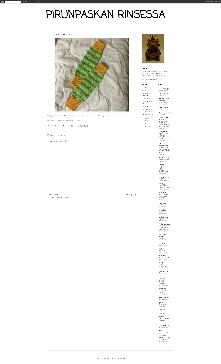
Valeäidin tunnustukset (163, 145)
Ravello (161, 292)
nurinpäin (162, 263)
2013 (145, 127)
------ (160, 312)
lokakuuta (146, 93)
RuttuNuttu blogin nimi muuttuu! (164, 338)
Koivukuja (162, 184)
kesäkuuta (146, 101)
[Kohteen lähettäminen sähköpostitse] (78, 126)
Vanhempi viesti (131, 195)
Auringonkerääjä (164, 298)
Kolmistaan (162, 193)
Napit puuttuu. (163, 271)
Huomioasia (162, 212)
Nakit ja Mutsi (163, 132)
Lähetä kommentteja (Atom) (60, 198)
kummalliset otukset (163, 236)
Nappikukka (162, 179)
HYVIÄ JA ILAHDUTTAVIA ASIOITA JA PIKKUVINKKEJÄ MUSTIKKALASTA (164, 123)
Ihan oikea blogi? (164, 99)
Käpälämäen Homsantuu (163, 290)
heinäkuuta (147, 99)
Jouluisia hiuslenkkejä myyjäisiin (162, 282)
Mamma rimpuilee (162, 166)
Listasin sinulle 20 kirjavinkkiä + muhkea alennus (164, 92)
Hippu (160, 249)
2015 (145, 121)
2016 (145, 118)
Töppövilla (162, 310)
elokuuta (146, 96)
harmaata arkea (164, 177)
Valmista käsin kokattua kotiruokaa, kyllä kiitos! (164, 136)
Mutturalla (162, 336)
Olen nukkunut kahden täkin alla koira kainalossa (164, 227)
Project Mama (163, 108)
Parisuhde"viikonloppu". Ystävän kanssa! (164, 196)
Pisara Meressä (164, 325)
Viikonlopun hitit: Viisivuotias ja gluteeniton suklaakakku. (164, 302)
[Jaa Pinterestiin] (87, 126)
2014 (145, 124)
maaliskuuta (147, 109)
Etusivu (92, 195)
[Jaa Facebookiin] (85, 126)
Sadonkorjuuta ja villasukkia (164, 319)
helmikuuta (147, 112)
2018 (145, 88)
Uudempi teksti (53, 195)
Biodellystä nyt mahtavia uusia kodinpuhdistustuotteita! (164, 150)
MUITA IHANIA (163, 118)
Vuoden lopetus (163, 250)
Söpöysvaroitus (163, 219)
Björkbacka (162, 243)
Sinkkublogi (162, 210)
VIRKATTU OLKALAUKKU (163, 101)
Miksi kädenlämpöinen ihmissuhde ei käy (164, 111)
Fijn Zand (162, 278)
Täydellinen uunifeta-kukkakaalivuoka (164, 170)
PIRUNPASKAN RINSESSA (105, 15)
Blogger (122, 358)
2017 (145, 91)
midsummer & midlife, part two (164, 187)
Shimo (161, 205)
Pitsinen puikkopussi (162, 265)
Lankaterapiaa (163, 217)
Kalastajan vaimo (164, 158)
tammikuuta (147, 115)
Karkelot (161, 317)
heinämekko (162, 238)
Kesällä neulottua (164, 160)
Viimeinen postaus (164, 257)
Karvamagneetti (164, 273)
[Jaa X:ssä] (83, 126)
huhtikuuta (147, 107)
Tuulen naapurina (164, 224)
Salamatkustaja (164, 89)
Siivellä (161, 331)
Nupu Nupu (162, 203)
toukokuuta (147, 104)
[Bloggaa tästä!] (81, 126)
